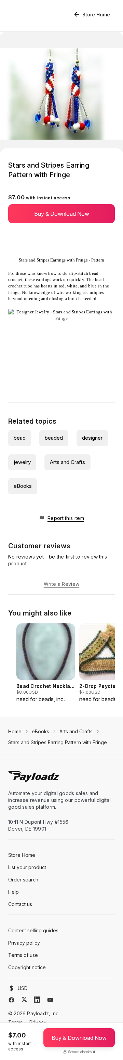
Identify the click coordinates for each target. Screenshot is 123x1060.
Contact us (20, 904)
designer (92, 438)
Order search (23, 879)
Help (13, 892)
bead (20, 438)
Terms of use (23, 955)
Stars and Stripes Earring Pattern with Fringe (57, 742)
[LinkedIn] (37, 1000)
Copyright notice (27, 967)
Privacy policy (24, 943)
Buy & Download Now (61, 213)
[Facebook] (11, 1000)
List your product (27, 867)
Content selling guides (33, 930)
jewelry (22, 462)
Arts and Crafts (67, 462)
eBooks (23, 486)
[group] (45, 663)
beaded (54, 438)
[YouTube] (50, 1000)
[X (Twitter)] (24, 999)
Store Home (96, 14)
